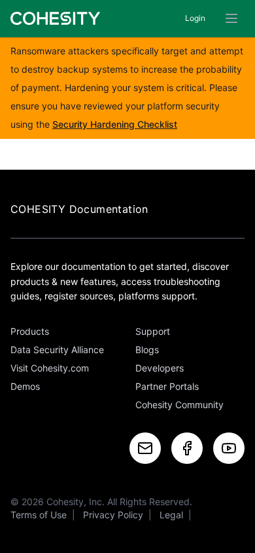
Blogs (147, 349)
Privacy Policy (113, 514)
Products (29, 331)
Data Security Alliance (57, 349)
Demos (25, 386)
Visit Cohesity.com (49, 367)
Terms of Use (38, 514)
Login (195, 18)
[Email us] (145, 448)
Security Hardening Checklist (114, 124)
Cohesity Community (179, 404)
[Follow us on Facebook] (187, 448)
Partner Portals (167, 386)
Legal (171, 514)
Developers (159, 367)
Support (152, 331)
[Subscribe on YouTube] (229, 448)
